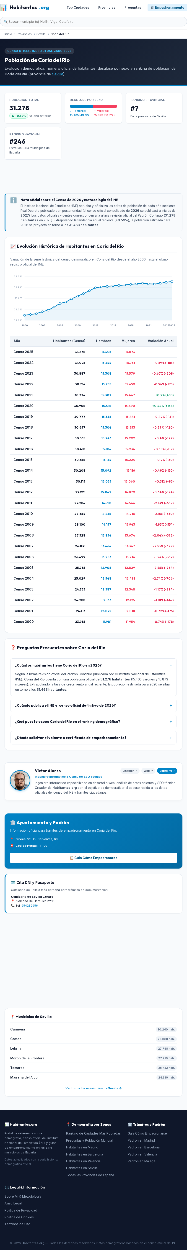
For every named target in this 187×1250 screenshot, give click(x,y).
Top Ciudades (78, 7)
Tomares (17, 1068)
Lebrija (15, 1048)
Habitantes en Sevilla (82, 1168)
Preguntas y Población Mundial (89, 1140)
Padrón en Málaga (141, 1161)
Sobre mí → (167, 770)
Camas (15, 1039)
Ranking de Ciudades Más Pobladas (93, 1133)
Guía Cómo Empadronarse (147, 1133)
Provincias (106, 7)
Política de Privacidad (21, 1210)
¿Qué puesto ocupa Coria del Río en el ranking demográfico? (67, 721)
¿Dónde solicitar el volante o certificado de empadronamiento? (71, 737)
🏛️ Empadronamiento (167, 7)
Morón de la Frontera (27, 1058)
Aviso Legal (13, 1203)
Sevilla (57, 74)
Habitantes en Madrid (82, 1147)
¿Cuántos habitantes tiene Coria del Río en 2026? (58, 665)
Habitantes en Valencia (83, 1161)
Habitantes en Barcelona (84, 1154)
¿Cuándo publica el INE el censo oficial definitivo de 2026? (65, 705)
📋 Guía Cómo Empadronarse (93, 858)
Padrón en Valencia (142, 1154)
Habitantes (24, 7)
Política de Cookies (19, 1217)
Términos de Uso (17, 1224)
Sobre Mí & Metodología (23, 1196)
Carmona (17, 1029)
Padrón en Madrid (141, 1140)
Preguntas (133, 7)
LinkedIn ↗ (130, 770)
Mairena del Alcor (24, 1077)
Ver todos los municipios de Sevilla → (93, 1088)
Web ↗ (148, 770)
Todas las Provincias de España (90, 1175)
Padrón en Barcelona (144, 1147)
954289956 (29, 905)
